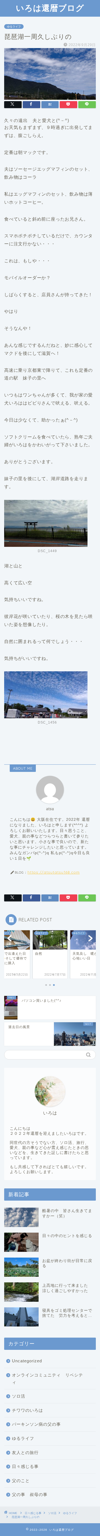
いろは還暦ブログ (50, 8)
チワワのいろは (27, 1410)
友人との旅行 (25, 1452)
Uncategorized (27, 1360)
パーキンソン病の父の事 (36, 1424)
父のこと (21, 1480)
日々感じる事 (25, 1466)
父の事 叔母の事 (30, 1494)
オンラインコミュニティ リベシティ (47, 1379)
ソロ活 (18, 1396)
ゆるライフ (14, 26)
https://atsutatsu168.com (54, 872)
